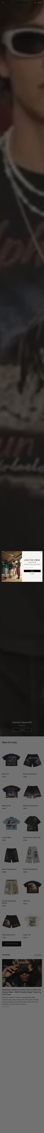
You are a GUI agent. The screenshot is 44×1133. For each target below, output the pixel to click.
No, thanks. (32, 573)
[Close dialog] (41, 552)
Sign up (32, 571)
